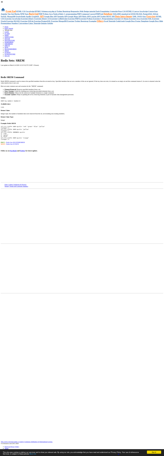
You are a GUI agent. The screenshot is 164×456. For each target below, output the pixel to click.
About (6, 448)
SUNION (7, 52)
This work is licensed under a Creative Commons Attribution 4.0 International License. (27, 442)
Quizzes (44, 23)
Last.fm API (95, 16)
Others (100, 21)
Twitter (22, 151)
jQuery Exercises (34, 19)
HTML (19, 11)
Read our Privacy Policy (12, 447)
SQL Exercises (153, 19)
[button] (82, 2)
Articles (50, 23)
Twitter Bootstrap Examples (85, 21)
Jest (12, 14)
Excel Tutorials (110, 21)
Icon (156, 11)
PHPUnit (99, 14)
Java (51, 14)
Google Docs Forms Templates (137, 21)
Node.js (56, 14)
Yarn (27, 14)
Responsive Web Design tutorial (83, 11)
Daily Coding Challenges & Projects (15, 184)
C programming (70, 14)
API (42, 16)
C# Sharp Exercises (128, 19)
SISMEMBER (9, 42)
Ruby (61, 14)
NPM (22, 14)
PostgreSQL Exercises (49, 21)
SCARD (7, 33)
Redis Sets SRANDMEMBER (15, 142)
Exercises (151, 16)
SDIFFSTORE (9, 37)
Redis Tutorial (9, 28)
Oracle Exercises (7, 21)
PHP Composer (83, 14)
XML (134, 16)
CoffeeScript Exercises (66, 19)
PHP (41, 14)
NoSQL (4, 16)
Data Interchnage (123, 16)
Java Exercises (142, 19)
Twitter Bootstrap (63, 11)
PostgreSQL (147, 14)
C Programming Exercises (110, 19)
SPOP (6, 47)
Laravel (93, 14)
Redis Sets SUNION (12, 144)
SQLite (155, 14)
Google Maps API (75, 16)
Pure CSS (122, 11)
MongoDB (11, 16)
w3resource (4, 4)
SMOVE (7, 45)
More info (33, 454)
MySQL (139, 14)
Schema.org (46, 11)
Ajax (144, 16)
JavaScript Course (146, 11)
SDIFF (7, 35)
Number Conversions (19, 23)
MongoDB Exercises (66, 21)
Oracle (18, 16)
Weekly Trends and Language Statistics (16, 186)
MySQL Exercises (21, 21)
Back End (33, 14)
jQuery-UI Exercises (49, 19)
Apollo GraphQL (32, 16)
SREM (7, 51)
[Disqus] (82, 268)
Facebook (13, 151)
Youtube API (62, 16)
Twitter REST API (107, 16)
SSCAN (7, 56)
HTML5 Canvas (132, 11)
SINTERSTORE (10, 40)
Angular (4, 14)
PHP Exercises (80, 19)
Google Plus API (50, 16)
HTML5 (38, 11)
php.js (53, 11)
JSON (139, 16)
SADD (7, 32)
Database (108, 14)
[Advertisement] (23, 70)
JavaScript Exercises (20, 19)
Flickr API (86, 16)
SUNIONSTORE (10, 54)
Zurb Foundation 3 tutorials (107, 11)
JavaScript (30, 11)
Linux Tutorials (34, 23)
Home (6, 27)
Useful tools (120, 21)
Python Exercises (93, 19)
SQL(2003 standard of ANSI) (124, 14)
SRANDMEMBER (11, 49)
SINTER (7, 39)
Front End (11, 11)
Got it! (154, 452)
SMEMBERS (9, 44)
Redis (23, 16)
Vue (9, 14)
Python (46, 14)
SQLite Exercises (34, 21)
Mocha (17, 14)
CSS (24, 11)
